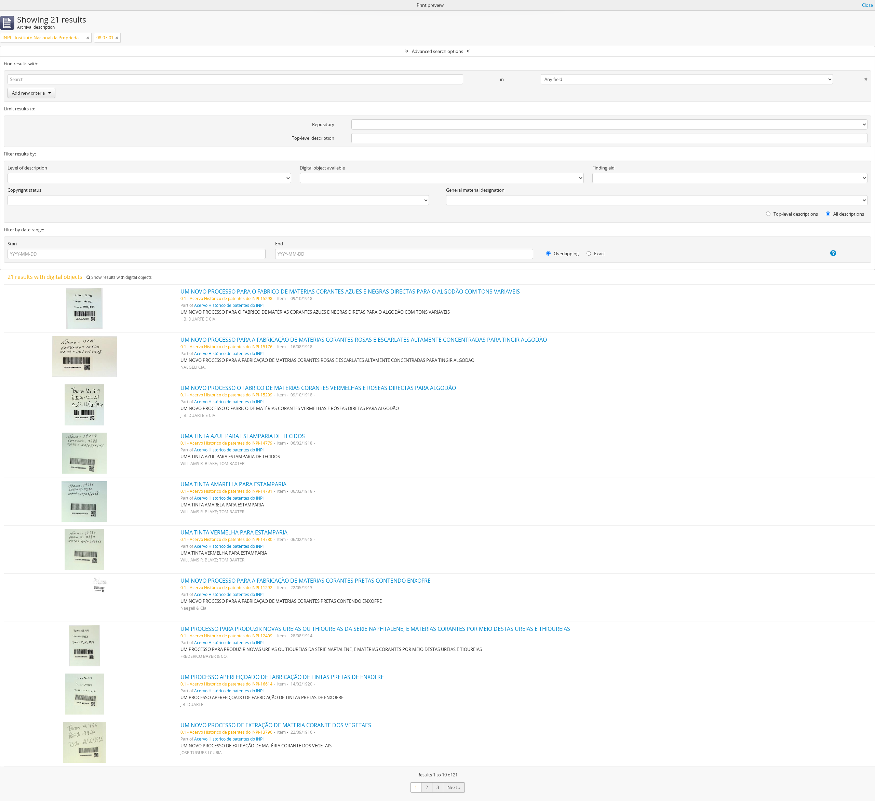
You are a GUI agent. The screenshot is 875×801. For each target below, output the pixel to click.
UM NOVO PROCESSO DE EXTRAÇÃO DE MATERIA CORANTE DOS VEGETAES (275, 725)
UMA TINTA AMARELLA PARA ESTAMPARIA (233, 484)
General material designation (475, 190)
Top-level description (313, 138)
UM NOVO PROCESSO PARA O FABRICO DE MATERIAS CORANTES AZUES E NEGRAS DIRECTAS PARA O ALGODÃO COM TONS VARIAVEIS (350, 291)
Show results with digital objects (121, 277)
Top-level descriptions (795, 214)
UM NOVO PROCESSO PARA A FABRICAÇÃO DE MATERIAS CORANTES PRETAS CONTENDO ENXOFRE (305, 580)
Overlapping (566, 253)
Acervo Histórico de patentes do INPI (229, 305)
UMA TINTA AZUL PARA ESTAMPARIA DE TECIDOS (242, 436)
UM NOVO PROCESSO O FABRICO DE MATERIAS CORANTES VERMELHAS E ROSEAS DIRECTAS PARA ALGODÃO (318, 388)
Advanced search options (437, 51)
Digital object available (322, 168)
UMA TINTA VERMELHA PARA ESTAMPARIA (233, 532)
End (279, 244)
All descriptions (848, 214)
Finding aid (603, 168)
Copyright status (24, 190)
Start (12, 244)
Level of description (27, 168)
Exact (599, 253)
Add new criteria (28, 93)
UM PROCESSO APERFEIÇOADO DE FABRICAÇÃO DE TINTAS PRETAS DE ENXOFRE (282, 677)
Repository (323, 124)
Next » (453, 787)
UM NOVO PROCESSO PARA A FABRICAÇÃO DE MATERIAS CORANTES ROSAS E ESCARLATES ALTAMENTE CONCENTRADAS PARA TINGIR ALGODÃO (363, 339)
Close (867, 5)
